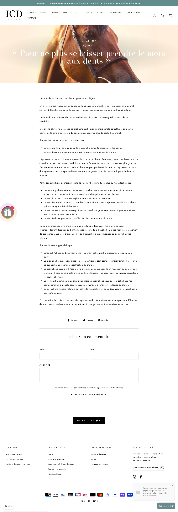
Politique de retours (99, 454)
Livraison (94, 459)
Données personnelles (57, 469)
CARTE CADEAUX (134, 12)
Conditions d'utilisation (15, 459)
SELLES (55, 12)
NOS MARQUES (115, 12)
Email (93, 350)
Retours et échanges (99, 464)
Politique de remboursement (18, 464)
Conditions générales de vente (61, 464)
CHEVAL (43, 12)
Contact (51, 454)
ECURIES (77, 12)
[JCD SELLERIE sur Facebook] (140, 477)
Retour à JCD (91, 420)
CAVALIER (31, 12)
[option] (89, 3)
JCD (92, 41)
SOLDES (100, 12)
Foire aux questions (56, 459)
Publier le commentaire (89, 394)
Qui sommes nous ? (14, 454)
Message (45, 365)
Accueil (85, 41)
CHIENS (89, 12)
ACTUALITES (32, 18)
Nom (42, 350)
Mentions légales (55, 474)
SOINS (66, 12)
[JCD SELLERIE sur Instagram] (134, 477)
